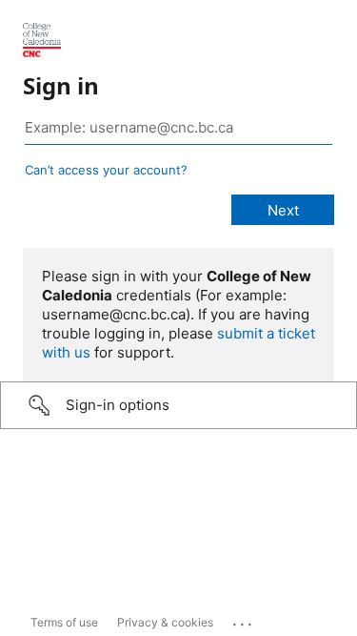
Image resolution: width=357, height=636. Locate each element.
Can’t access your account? (106, 169)
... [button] (243, 619)
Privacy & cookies (165, 622)
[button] (178, 405)
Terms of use (64, 622)
